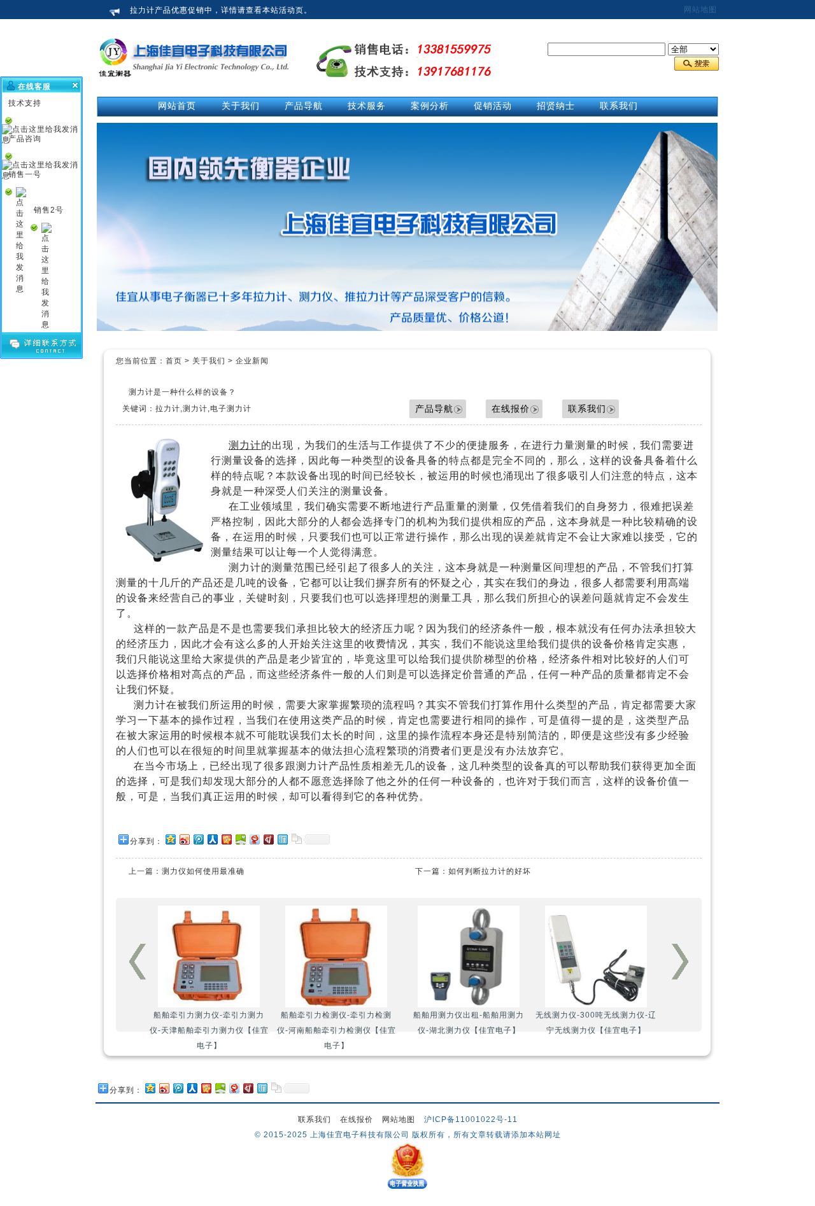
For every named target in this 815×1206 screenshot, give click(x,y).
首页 (174, 360)
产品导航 (434, 408)
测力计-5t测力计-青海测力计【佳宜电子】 (469, 1023)
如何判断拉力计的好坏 (489, 871)
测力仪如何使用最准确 (203, 871)
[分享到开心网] (226, 839)
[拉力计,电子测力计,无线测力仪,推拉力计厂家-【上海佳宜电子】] (194, 89)
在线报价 (511, 408)
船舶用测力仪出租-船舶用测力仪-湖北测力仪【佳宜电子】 (214, 1023)
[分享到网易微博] (254, 839)
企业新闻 (252, 360)
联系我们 (587, 408)
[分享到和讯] (268, 839)
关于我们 (208, 360)
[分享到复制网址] (296, 839)
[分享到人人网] (212, 839)
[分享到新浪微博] (184, 839)
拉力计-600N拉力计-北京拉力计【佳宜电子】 (596, 1023)
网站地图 (700, 9)
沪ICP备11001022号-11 (471, 1119)
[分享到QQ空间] (170, 839)
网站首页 (177, 106)
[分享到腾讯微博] (198, 839)
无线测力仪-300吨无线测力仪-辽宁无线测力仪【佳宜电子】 (341, 1023)
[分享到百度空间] (240, 839)
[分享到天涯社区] (282, 839)
